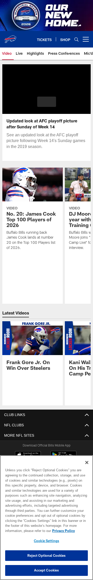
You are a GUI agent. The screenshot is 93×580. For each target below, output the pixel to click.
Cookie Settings (46, 541)
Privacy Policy (22, 531)
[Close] (86, 462)
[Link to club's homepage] (10, 37)
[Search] (76, 39)
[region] (46, 517)
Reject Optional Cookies (46, 555)
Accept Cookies (46, 570)
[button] (46, 102)
